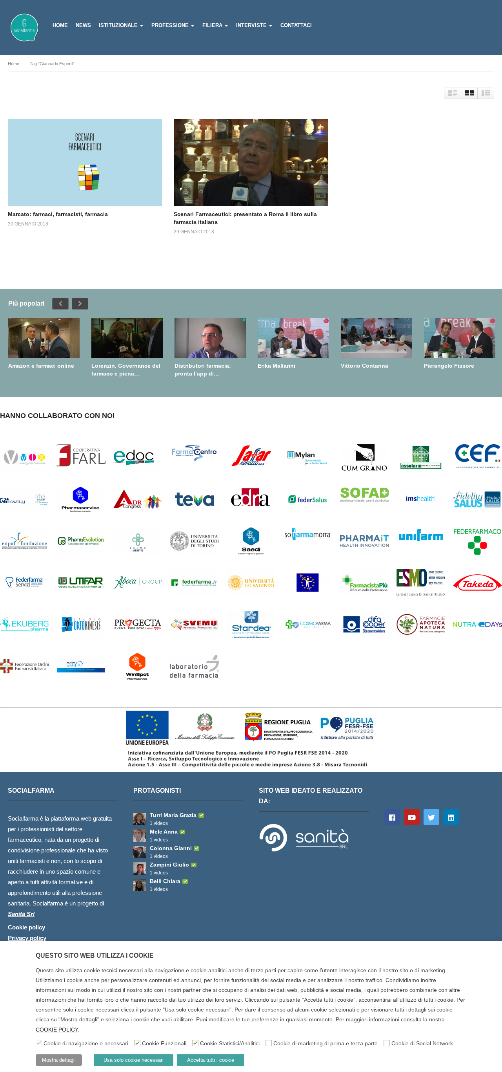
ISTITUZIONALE (118, 25)
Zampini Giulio (169, 864)
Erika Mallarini (276, 366)
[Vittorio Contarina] (376, 338)
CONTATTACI (296, 25)
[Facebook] (392, 817)
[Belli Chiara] (139, 885)
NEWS (83, 25)
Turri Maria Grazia (173, 815)
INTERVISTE (251, 25)
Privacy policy (27, 938)
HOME (60, 25)
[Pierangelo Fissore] (459, 338)
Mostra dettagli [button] (59, 1060)
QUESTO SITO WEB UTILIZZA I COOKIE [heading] (95, 955)
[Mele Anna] (139, 835)
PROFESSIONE (170, 25)
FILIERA (212, 25)
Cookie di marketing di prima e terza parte (325, 1043)
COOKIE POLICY (57, 1029)
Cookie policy (26, 927)
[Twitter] (431, 817)
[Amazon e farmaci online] (44, 338)
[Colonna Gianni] (139, 852)
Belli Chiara (165, 881)
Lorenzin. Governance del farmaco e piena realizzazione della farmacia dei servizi (125, 370)
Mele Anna (164, 831)
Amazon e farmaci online (41, 366)
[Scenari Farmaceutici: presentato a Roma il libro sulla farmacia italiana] (251, 162)
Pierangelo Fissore (449, 366)
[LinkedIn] (451, 817)
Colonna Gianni (171, 848)
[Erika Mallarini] (293, 338)
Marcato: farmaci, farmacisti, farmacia (58, 214)
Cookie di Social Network (422, 1043)
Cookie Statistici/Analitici (230, 1043)
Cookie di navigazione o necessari (86, 1043)
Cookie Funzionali (164, 1043)
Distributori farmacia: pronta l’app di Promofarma (203, 370)
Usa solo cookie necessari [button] (134, 1060)
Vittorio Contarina (364, 366)
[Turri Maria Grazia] (139, 819)
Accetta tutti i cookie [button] (210, 1060)
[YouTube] (412, 817)
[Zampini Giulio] (139, 868)
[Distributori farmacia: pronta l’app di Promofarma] (210, 338)
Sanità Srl (21, 914)
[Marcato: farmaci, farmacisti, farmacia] (85, 162)
